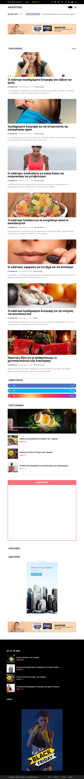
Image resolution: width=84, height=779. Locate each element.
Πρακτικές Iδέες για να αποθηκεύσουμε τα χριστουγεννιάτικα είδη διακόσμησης (32, 359)
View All (74, 48)
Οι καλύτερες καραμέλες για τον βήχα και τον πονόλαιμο (40, 267)
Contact (71, 777)
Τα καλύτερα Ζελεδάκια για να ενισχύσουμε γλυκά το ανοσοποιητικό (36, 14)
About (27, 2)
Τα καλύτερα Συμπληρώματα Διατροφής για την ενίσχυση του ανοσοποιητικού (40, 312)
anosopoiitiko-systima (69, 14)
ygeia (36, 318)
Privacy (64, 777)
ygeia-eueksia (40, 87)
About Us (56, 777)
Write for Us (35, 2)
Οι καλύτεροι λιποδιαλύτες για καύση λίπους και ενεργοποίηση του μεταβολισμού (36, 175)
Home (49, 777)
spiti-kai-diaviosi (40, 365)
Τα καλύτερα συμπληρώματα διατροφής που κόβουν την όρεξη (40, 81)
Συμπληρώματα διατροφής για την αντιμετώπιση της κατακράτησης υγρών (38, 128)
